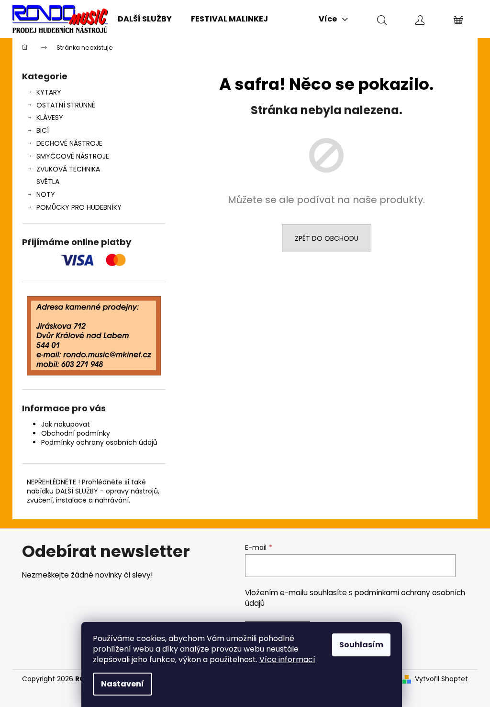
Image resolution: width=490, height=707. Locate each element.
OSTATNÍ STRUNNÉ (65, 105)
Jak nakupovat (65, 424)
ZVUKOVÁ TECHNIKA (68, 169)
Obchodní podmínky (75, 433)
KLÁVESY (49, 117)
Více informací (287, 659)
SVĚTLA (47, 181)
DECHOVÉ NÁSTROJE (69, 143)
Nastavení (122, 683)
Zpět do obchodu (326, 238)
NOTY (45, 194)
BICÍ (42, 130)
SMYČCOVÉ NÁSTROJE (72, 156)
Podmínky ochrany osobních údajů (99, 442)
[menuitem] (144, 19)
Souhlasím (361, 644)
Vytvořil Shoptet (441, 679)
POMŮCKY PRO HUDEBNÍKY (79, 207)
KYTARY (48, 92)
